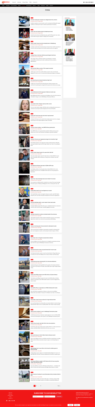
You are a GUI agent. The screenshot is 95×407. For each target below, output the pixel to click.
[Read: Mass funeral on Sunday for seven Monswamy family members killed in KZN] (24, 376)
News (3, 5)
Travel (39, 5)
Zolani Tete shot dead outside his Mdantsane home (42, 31)
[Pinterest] (91, 2)
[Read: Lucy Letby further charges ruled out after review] (24, 105)
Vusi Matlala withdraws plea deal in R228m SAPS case (42, 165)
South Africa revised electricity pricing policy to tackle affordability (70, 43)
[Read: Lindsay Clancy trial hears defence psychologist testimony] (24, 57)
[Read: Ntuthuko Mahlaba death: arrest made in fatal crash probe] (24, 203)
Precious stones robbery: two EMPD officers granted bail (43, 127)
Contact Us (35, 2)
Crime (32, 29)
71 (40, 385)
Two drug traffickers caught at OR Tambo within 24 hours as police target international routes (45, 362)
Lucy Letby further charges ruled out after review (41, 103)
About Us (14, 2)
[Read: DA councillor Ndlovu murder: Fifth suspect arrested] (24, 69)
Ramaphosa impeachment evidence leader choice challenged (69, 29)
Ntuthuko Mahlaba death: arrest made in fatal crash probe (43, 202)
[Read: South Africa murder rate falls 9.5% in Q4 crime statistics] (24, 324)
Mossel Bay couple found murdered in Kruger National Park (43, 299)
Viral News (8, 5)
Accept (70, 405)
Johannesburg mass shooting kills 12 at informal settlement (43, 261)
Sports (19, 5)
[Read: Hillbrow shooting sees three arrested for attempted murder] (24, 227)
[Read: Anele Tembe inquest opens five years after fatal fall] (24, 154)
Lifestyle (34, 5)
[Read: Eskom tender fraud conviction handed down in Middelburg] (24, 44)
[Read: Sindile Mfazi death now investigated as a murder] (24, 192)
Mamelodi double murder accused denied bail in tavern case (43, 249)
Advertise (19, 2)
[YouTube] (92, 2)
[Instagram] (86, 2)
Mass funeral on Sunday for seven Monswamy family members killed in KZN (46, 375)
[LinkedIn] (89, 2)
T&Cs (30, 2)
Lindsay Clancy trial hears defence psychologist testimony (43, 55)
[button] (4, 5)
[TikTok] (88, 2)
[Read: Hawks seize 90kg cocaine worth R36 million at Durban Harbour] (24, 276)
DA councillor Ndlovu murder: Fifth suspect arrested (42, 68)
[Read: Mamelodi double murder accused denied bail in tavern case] (24, 251)
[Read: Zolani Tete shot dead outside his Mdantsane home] (24, 32)
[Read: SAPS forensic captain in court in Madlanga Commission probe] (24, 312)
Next (59, 385)
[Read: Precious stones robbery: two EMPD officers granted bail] (24, 128)
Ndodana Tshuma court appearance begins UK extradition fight (44, 139)
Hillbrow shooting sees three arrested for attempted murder (44, 226)
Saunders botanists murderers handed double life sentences (44, 214)
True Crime (23, 5)
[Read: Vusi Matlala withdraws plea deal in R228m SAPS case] (24, 167)
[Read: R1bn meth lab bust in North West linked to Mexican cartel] (24, 337)
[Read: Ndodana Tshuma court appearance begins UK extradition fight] (24, 141)
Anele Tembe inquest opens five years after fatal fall (42, 152)
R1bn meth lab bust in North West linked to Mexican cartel (43, 335)
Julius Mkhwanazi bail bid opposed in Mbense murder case (43, 92)
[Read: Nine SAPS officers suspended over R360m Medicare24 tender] (24, 289)
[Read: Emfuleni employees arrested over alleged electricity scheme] (24, 21)
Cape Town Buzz (29, 5)
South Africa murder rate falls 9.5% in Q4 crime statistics (43, 323)
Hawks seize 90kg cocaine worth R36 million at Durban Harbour (44, 274)
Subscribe (59, 396)
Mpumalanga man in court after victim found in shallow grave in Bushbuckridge (44, 349)
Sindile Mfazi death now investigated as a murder (41, 190)
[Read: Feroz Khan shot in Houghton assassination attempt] (24, 239)
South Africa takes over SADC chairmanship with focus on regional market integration (69, 58)
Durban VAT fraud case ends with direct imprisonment (42, 115)
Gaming (47, 5)
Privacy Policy (25, 2)
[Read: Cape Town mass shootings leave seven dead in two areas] (24, 180)
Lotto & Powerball (14, 5)
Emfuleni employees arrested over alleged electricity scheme (44, 19)
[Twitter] (85, 2)
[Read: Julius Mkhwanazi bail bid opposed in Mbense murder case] (24, 93)
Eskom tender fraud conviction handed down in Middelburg (43, 43)
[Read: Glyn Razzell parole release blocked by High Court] (24, 81)
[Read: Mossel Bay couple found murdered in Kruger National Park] (24, 301)
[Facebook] (83, 2)
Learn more (64, 405)
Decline (77, 405)
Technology (43, 5)
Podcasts (51, 5)
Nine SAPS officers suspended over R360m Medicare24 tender (44, 287)
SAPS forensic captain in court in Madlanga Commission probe (44, 311)
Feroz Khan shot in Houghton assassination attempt (42, 237)
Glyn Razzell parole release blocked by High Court (41, 80)
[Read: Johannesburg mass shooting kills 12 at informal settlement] (24, 263)
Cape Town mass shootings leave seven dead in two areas (43, 178)
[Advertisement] (70, 81)
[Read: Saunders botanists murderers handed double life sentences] (24, 215)
